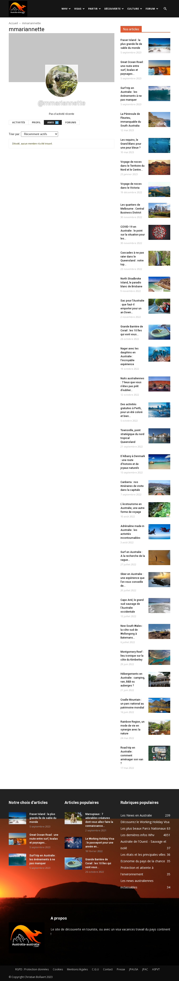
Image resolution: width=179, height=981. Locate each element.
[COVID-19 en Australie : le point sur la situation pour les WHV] (159, 232)
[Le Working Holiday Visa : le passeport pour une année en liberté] (73, 843)
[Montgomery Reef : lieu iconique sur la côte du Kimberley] (159, 657)
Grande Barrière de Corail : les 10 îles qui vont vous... (131, 330)
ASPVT (156, 969)
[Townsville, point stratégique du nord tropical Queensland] (159, 435)
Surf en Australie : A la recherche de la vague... (132, 556)
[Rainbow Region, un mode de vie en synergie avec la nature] (159, 727)
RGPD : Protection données (32, 969)
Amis (52, 122)
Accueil (13, 23)
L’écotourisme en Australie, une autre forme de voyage (132, 508)
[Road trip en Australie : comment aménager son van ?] (159, 753)
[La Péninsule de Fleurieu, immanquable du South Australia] (159, 119)
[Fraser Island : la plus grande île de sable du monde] (159, 45)
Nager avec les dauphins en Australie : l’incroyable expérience (129, 356)
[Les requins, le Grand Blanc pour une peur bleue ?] (159, 145)
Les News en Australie (136, 815)
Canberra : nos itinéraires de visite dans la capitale (132, 486)
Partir (93, 8)
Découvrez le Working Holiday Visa (144, 822)
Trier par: (14, 134)
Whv (64, 8)
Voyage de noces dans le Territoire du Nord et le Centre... (132, 165)
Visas (77, 8)
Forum (150, 8)
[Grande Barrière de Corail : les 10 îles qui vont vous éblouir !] (159, 332)
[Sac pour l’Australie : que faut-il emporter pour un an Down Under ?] (159, 306)
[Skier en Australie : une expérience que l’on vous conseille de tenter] (159, 579)
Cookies (58, 969)
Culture (133, 8)
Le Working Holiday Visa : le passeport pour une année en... (99, 842)
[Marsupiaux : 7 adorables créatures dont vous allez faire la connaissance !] (73, 818)
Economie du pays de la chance (142, 861)
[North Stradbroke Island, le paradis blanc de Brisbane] (159, 284)
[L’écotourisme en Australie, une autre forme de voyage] (159, 509)
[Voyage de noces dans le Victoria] (159, 189)
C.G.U (95, 969)
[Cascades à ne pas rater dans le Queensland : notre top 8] (159, 258)
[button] (165, 9)
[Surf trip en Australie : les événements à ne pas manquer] (159, 93)
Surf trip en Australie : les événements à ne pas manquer (42, 859)
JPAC (145, 969)
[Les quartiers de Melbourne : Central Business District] (159, 210)
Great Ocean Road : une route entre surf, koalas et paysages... (43, 838)
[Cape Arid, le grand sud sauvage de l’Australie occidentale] (159, 605)
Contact (108, 969)
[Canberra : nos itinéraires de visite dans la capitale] (159, 487)
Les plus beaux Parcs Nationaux (143, 828)
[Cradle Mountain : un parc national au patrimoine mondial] (159, 705)
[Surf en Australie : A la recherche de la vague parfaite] (159, 557)
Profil (36, 122)
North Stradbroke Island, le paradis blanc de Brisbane (131, 282)
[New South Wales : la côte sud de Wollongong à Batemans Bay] (159, 631)
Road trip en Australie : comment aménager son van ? (131, 755)
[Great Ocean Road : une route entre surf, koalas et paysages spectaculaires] (159, 67)
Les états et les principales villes (142, 854)
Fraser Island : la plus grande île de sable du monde (131, 44)
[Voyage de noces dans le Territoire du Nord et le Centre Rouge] (159, 167)
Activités (18, 122)
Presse (121, 969)
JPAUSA (133, 969)
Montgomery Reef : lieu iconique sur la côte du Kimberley (132, 655)
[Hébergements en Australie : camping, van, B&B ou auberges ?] (159, 679)
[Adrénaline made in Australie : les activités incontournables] (159, 531)
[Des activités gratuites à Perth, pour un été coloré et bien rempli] (159, 409)
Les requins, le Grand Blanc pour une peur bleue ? (130, 143)
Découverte (112, 8)
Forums (70, 122)
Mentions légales (77, 969)
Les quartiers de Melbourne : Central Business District (132, 208)
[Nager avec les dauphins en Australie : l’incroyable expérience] (159, 354)
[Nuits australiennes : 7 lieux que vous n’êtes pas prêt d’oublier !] (159, 383)
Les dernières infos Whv (137, 835)
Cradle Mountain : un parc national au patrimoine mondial (132, 703)
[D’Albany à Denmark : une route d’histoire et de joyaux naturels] (159, 461)
